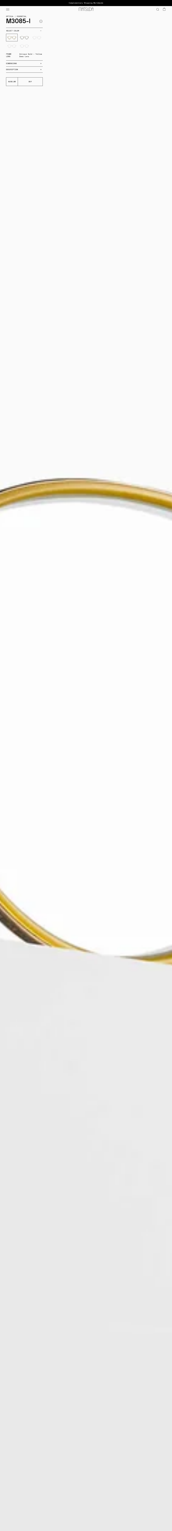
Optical (10, 16)
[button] (7, 9)
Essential (21, 16)
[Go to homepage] (86, 9)
